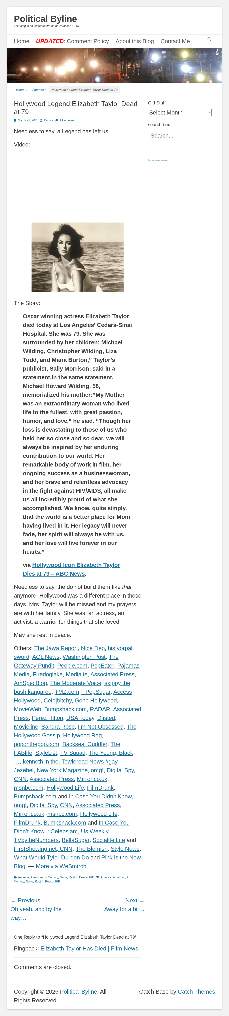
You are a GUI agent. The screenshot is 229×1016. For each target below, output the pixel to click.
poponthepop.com (36, 744)
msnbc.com (28, 787)
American (36, 877)
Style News (125, 848)
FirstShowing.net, (37, 848)
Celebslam (64, 831)
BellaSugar (75, 840)
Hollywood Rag (82, 735)
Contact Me (175, 41)
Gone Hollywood (96, 700)
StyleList (46, 752)
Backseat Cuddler (84, 744)
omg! (97, 770)
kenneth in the (40, 761)
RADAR (100, 709)
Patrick (48, 120)
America (39, 89)
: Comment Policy (72, 41)
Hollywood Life (65, 787)
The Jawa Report (56, 648)
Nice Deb (93, 648)
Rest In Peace (78, 877)
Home (21, 41)
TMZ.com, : (70, 691)
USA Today (80, 718)
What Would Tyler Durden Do (51, 857)
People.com (72, 665)
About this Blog (135, 41)
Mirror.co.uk (92, 779)
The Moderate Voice (75, 683)
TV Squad (72, 752)
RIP (91, 877)
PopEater (102, 665)
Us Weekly (94, 831)
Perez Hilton (47, 718)
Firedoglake (48, 674)
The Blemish (92, 848)
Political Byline (45, 19)
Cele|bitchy (58, 700)
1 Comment (67, 120)
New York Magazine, (64, 770)
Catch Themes (196, 991)
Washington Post (84, 656)
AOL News (45, 656)
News (63, 877)
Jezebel (24, 770)
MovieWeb (27, 709)
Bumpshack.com (65, 709)
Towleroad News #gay (89, 761)
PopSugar (97, 691)
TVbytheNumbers (36, 840)
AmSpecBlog (30, 683)
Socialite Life (109, 840)
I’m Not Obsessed (100, 726)
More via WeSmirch (61, 866)
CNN (20, 779)
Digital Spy (120, 770)
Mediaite (76, 674)
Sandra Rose (58, 726)
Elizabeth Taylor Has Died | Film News (89, 948)
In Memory (51, 877)
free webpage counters (158, 160)
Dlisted (106, 718)
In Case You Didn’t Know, (101, 796)
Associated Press (112, 674)
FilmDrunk (100, 787)
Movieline (26, 726)
